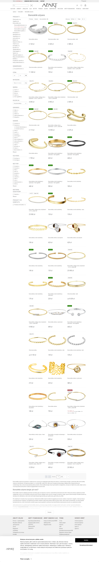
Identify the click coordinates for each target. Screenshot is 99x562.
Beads (15, 40)
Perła (16, 130)
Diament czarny (20, 128)
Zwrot (14, 526)
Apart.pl (14, 11)
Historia (61, 524)
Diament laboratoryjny (21, 127)
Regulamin (15, 528)
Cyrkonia (17, 123)
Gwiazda (16, 168)
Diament (16, 125)
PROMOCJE (78, 8)
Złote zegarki (17, 51)
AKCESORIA (60, 8)
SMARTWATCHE (52, 8)
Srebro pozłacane (19, 115)
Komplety (16, 45)
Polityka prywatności (64, 534)
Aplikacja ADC (47, 522)
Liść (15, 180)
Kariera (61, 528)
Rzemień (16, 194)
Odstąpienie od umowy (18, 532)
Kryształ (16, 134)
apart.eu (77, 528)
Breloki (15, 58)
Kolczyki (16, 32)
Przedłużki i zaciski (18, 60)
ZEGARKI (46, 8)
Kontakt (15, 534)
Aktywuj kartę (31, 526)
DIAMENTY (19, 8)
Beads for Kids (17, 42)
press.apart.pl (78, 524)
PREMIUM (40, 8)
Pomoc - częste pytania (18, 520)
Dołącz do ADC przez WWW (50, 520)
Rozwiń (49, 512)
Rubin (16, 137)
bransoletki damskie (23, 506)
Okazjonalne (17, 49)
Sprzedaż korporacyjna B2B (66, 530)
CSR (60, 526)
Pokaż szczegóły (24, 559)
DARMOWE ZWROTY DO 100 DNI (31, 1)
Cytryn (16, 148)
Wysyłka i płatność (17, 522)
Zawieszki (16, 36)
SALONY (84, 1)
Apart (16, 89)
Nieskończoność (18, 182)
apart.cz (77, 526)
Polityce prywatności (26, 554)
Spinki (15, 53)
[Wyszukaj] (14, 5)
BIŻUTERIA (13, 8)
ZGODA (86, 540)
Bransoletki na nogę (20, 29)
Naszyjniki (16, 34)
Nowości (36, 19)
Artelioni (16, 91)
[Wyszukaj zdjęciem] (31, 5)
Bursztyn (17, 146)
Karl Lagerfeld (18, 96)
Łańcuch (16, 176)
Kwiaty (16, 175)
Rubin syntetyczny (18, 139)
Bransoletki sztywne (20, 27)
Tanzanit (16, 142)
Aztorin (16, 95)
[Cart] (85, 5)
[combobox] (20, 103)
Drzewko (16, 166)
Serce (16, 183)
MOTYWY (35, 8)
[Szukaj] (26, 75)
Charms (16, 43)
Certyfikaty (15, 530)
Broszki (16, 47)
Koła (15, 169)
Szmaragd (17, 135)
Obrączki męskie (18, 55)
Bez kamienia (18, 149)
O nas (60, 520)
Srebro (16, 113)
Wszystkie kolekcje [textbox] (17, 103)
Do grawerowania (19, 68)
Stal (16, 111)
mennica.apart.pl (79, 520)
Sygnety (16, 21)
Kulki (16, 171)
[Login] (77, 5)
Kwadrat (16, 173)
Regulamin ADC (47, 524)
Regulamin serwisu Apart (65, 532)
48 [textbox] (82, 19)
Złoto (16, 110)
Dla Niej (17, 158)
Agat (16, 144)
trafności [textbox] (72, 19)
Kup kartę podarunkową (34, 520)
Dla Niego (17, 160)
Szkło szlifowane (18, 141)
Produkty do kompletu (20, 204)
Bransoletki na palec (19, 30)
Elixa (16, 93)
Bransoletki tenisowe (20, 25)
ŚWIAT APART (86, 8)
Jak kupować (16, 524)
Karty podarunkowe (18, 62)
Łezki (16, 178)
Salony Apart (62, 522)
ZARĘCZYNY (25, 8)
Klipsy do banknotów (18, 56)
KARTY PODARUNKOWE (69, 8)
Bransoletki (20, 11)
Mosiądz (16, 117)
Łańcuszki (16, 38)
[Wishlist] (81, 5)
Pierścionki (17, 19)
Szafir (16, 132)
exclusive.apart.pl (79, 522)
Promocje (31, 19)
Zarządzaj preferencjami (86, 545)
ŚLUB (30, 8)
